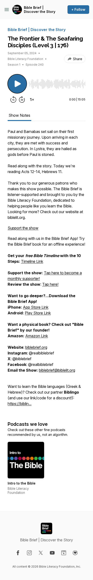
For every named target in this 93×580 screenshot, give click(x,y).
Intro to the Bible (22, 483)
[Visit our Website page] (63, 552)
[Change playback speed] (32, 99)
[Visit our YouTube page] (52, 552)
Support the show (23, 228)
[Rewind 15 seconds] (13, 99)
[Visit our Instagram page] (29, 552)
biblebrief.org (36, 347)
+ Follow (78, 9)
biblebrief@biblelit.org (57, 370)
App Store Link (35, 307)
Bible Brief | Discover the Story (39, 9)
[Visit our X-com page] (40, 552)
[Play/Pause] (17, 83)
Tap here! (50, 284)
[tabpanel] (46, 270)
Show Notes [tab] (19, 115)
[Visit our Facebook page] (18, 552)
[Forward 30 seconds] (22, 99)
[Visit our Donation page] (75, 552)
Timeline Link (32, 261)
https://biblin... (19, 403)
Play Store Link (38, 313)
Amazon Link (36, 335)
